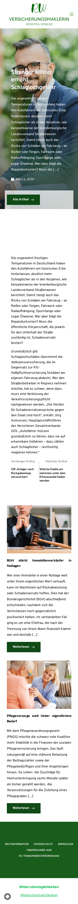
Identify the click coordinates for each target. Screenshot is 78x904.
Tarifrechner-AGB (39, 850)
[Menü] (71, 14)
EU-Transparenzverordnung (39, 855)
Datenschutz (43, 844)
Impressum (65, 844)
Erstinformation (17, 844)
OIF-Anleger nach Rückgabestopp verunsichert (22, 472)
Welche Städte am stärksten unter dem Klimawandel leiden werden (53, 474)
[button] (7, 896)
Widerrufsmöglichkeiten (39, 895)
